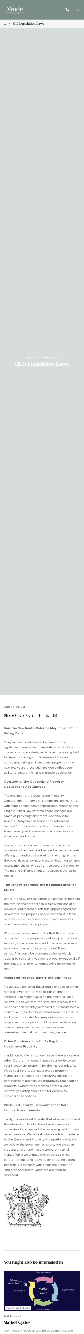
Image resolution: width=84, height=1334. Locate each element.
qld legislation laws (28, 23)
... (5, 23)
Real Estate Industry (42, 357)
